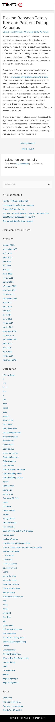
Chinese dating (9, 461)
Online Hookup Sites (11, 588)
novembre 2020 (10, 331)
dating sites (8, 494)
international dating (11, 551)
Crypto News (8, 465)
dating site (7, 490)
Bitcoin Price (8, 445)
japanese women (10, 568)
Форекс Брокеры (10, 678)
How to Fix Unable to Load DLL (16, 201)
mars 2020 (7, 352)
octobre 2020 (9, 335)
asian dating (8, 420)
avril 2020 (7, 348)
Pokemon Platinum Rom (13, 596)
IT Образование (10, 564)
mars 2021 (7, 319)
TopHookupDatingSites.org (14, 642)
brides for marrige (10, 453)
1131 (4, 391)
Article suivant (28, 149)
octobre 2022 (8, 245)
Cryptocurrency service (13, 477)
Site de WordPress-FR (12, 710)
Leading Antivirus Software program (18, 205)
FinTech (6, 514)
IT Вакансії (7, 560)
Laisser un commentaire (13, 32)
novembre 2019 (9, 360)
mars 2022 (7, 274)
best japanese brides (12, 432)
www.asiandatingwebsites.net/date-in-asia (29, 77)
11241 (5, 387)
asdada (6, 416)
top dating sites (9, 633)
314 (4, 400)
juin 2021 (6, 311)
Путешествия (9, 670)
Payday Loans (9, 592)
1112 (4, 383)
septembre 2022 (10, 249)
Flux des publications (12, 702)
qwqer (5, 609)
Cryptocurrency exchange (14, 469)
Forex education (10, 523)
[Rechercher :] (27, 184)
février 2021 (8, 323)
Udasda (6, 646)
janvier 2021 (8, 327)
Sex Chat (7, 617)
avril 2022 (7, 270)
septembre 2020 (10, 339)
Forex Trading (8, 527)
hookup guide (8, 535)
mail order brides (10, 580)
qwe (4, 601)
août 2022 (7, 253)
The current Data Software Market (18, 221)
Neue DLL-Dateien (11, 584)
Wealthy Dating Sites (12, 654)
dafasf (5, 482)
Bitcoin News (8, 441)
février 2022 (8, 278)
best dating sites (10, 428)
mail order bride (9, 576)
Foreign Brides (9, 518)
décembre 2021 (9, 286)
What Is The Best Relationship (16, 658)
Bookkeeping (8, 449)
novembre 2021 (9, 290)
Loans (5, 572)
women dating (9, 662)
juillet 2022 (7, 257)
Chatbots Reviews (10, 457)
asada (5, 408)
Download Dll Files (10, 498)
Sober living (8, 625)
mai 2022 (7, 265)
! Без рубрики (9, 375)
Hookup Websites (10, 539)
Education (7, 506)
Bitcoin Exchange (10, 437)
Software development (12, 629)
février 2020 (8, 356)
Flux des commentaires (13, 706)
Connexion (7, 698)
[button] (52, 5)
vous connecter (22, 164)
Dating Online (8, 486)
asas (5, 412)
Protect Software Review (13, 209)
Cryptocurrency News (12, 473)
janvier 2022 (8, 282)
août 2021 (7, 302)
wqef (5, 666)
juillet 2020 (7, 343)
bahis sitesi (7, 424)
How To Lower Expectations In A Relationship (22, 547)
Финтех (6, 674)
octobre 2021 (8, 294)
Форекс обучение (11, 682)
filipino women (9, 510)
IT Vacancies (8, 555)
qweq (5, 605)
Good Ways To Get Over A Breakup (18, 531)
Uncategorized (31, 32)
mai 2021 (7, 315)
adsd (5, 404)
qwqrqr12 (7, 613)
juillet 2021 (7, 307)
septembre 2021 (10, 298)
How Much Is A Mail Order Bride (16, 543)
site (4, 621)
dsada (5, 502)
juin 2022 (7, 261)
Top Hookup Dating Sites (13, 637)
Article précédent (27, 143)
